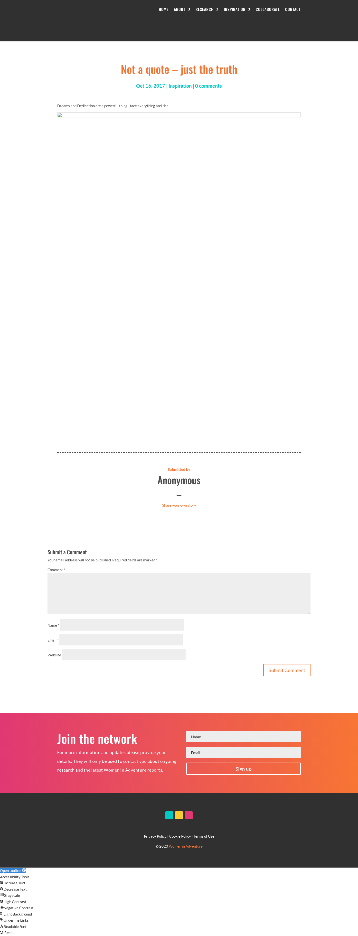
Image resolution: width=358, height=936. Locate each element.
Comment (56, 569)
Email (53, 640)
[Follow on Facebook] (169, 815)
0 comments (208, 86)
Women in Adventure (186, 846)
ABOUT (179, 9)
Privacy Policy (155, 836)
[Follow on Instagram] (189, 815)
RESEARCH (205, 9)
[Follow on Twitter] (179, 815)
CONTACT (293, 9)
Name (53, 625)
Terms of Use (204, 836)
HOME (164, 9)
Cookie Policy (180, 836)
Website (54, 655)
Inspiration (180, 86)
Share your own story (179, 505)
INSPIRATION (234, 9)
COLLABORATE (268, 9)
